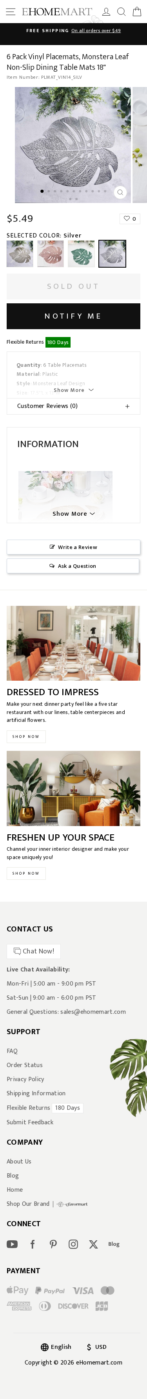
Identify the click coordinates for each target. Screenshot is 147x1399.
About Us (19, 1162)
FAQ (12, 1051)
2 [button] (50, 192)
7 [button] (81, 192)
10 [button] (100, 192)
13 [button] (78, 200)
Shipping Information (36, 1093)
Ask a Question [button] (77, 565)
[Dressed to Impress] (73, 643)
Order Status (25, 1065)
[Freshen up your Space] (73, 788)
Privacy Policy (25, 1079)
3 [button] (56, 192)
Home (15, 1190)
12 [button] (71, 200)
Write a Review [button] (77, 547)
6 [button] (75, 192)
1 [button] (43, 192)
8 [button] (87, 192)
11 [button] (106, 192)
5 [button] (69, 192)
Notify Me (73, 316)
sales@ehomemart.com (92, 1012)
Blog (13, 1176)
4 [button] (62, 192)
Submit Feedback (30, 1122)
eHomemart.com (99, 1362)
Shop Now (26, 737)
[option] (73, 145)
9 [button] (94, 192)
